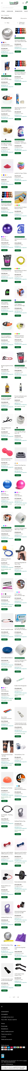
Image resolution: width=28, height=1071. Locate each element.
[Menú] (2, 3)
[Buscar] (25, 7)
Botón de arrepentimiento (9, 1061)
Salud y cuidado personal (7, 1031)
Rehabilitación (18, 11)
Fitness (3, 11)
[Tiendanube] (7, 1064)
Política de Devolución (6, 1039)
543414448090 (5, 1011)
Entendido (22, 1068)
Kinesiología (10, 11)
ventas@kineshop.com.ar (7, 1017)
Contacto (3, 1036)
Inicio (2, 15)
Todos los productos (6, 1034)
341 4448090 (4, 1014)
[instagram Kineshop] (1, 1006)
